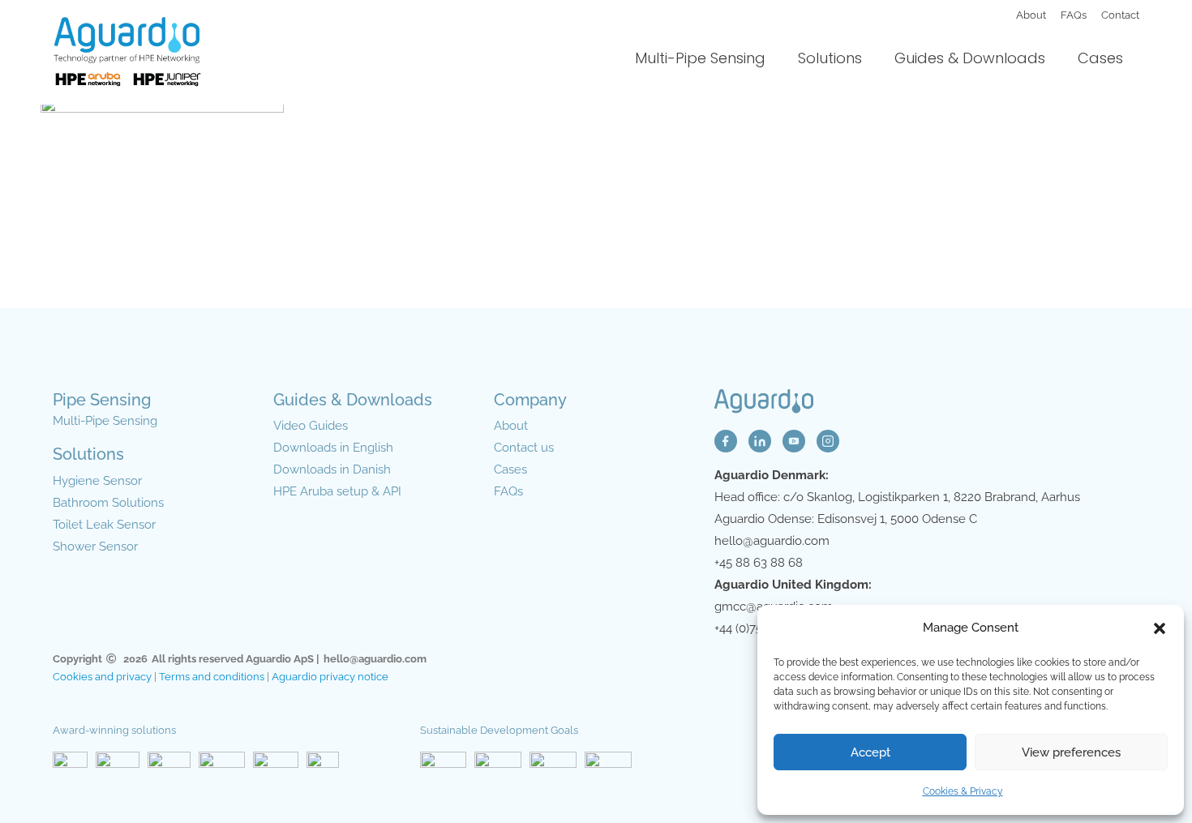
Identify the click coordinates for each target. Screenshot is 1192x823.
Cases (1100, 58)
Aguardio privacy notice (330, 677)
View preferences (1071, 752)
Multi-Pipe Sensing (700, 58)
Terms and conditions (211, 677)
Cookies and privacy (102, 677)
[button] (1159, 628)
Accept (870, 752)
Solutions (830, 58)
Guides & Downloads (969, 58)
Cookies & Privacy (963, 791)
